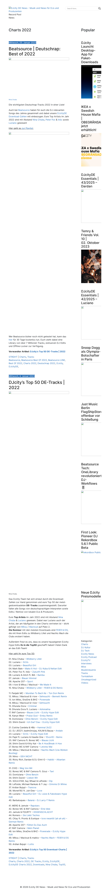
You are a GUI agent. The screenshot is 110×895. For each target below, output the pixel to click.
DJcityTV (85, 660)
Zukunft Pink (38, 671)
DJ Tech (85, 650)
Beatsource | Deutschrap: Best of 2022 (35, 51)
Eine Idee (45, 808)
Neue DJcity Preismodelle (91, 594)
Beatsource (24, 110)
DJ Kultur (85, 647)
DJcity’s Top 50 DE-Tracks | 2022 (47, 351)
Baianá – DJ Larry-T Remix (41, 800)
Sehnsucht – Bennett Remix (53, 696)
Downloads (38, 864)
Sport (30, 681)
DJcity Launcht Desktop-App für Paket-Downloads (89, 52)
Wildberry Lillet (34, 659)
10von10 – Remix (54, 737)
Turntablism (87, 676)
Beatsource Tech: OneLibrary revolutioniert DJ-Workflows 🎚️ (91, 475)
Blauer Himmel (29, 678)
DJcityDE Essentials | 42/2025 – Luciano (90, 297)
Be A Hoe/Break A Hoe (50, 743)
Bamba (41, 675)
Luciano (13, 123)
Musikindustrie (88, 670)
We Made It (45, 684)
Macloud (33, 626)
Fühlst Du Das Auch (37, 825)
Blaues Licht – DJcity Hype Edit (43, 712)
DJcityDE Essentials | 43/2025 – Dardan (90, 180)
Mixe (83, 666)
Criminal (32, 706)
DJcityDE (13, 366)
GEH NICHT (26, 756)
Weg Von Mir (26, 768)
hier (10, 339)
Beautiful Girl (29, 665)
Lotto (31, 844)
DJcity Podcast (89, 657)
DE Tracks (36, 861)
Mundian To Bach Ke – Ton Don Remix (45, 693)
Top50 (62, 864)
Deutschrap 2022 (46, 363)
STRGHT (13, 356)
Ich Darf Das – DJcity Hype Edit (43, 722)
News (11, 17)
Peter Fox (50, 119)
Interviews (86, 663)
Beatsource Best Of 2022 (34, 360)
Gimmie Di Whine (58, 784)
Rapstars (35, 805)
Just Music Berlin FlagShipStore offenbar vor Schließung (92, 411)
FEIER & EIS (62, 630)
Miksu (24, 626)
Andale (59, 730)
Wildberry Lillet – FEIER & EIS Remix (44, 687)
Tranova (32, 787)
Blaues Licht (48, 740)
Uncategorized (88, 679)
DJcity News (87, 653)
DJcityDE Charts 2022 (20, 864)
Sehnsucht (44, 702)
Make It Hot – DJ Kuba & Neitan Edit (43, 668)
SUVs (25, 662)
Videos (84, 682)
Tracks (30, 356)
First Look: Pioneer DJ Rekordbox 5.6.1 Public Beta (89, 540)
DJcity (59, 363)
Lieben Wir (32, 777)
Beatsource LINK (56, 360)
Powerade (45, 699)
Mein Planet (33, 828)
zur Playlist (27, 128)
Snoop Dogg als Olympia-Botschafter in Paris (90, 353)
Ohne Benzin (32, 774)
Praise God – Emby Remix (39, 715)
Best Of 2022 (15, 363)
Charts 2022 (29, 363)
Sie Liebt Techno (31, 815)
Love (39, 790)
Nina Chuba (13, 100)
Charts (22, 356)
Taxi (52, 771)
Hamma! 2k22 (44, 727)
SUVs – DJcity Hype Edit (35, 734)
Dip (51, 781)
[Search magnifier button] (99, 8)
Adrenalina (45, 709)
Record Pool (15, 14)
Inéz (60, 119)
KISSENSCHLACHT (43, 812)
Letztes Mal (46, 746)
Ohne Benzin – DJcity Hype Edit (41, 719)
